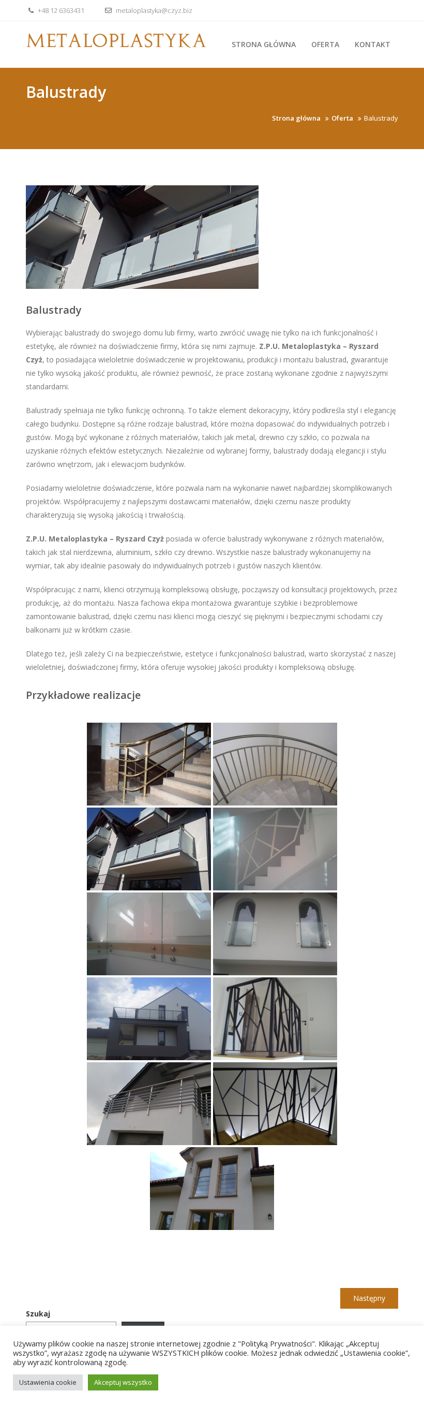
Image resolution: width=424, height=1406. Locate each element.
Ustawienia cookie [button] (48, 1382)
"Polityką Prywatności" (276, 1343)
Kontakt (372, 44)
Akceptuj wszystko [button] (123, 1382)
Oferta (325, 44)
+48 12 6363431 (60, 10)
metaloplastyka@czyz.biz (153, 10)
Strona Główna (264, 44)
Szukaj (38, 1314)
